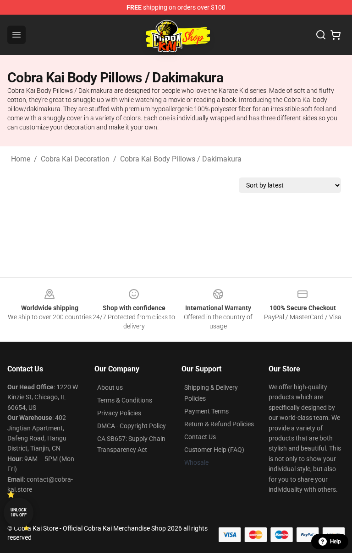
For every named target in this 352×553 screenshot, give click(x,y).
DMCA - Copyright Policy (131, 426)
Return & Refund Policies (219, 424)
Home (20, 159)
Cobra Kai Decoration (75, 159)
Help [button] (335, 541)
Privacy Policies (119, 413)
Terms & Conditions (124, 400)
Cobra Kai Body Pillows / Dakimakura (181, 159)
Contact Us (200, 436)
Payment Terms (206, 411)
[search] (320, 34)
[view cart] (335, 34)
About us (110, 387)
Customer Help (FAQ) (214, 449)
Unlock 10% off (19, 512)
